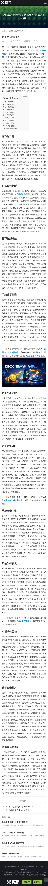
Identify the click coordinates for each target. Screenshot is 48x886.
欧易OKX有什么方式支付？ (20, 810)
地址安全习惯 (9, 118)
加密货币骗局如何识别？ (12, 853)
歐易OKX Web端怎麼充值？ (13, 843)
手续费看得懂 (9, 109)
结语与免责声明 (11, 129)
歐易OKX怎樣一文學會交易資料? (15, 822)
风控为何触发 (9, 120)
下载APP (27, 882)
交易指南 (10, 31)
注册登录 (37, 882)
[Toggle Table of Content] (23, 98)
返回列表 (22, 801)
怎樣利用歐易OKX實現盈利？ (14, 833)
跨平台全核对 (10, 126)
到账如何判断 (9, 104)
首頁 (3, 31)
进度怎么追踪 (9, 112)
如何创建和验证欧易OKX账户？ (21, 807)
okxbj (6, 41)
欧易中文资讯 (16, 867)
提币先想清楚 (9, 107)
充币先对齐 (9, 101)
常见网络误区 (9, 115)
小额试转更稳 (9, 123)
